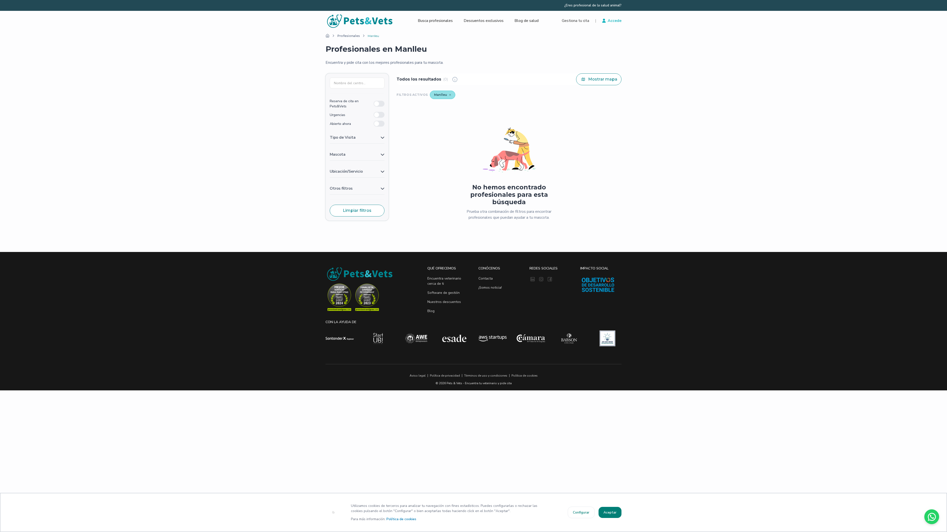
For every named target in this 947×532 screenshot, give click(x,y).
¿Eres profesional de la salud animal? (592, 5)
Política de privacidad (445, 376)
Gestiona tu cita (575, 20)
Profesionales (348, 36)
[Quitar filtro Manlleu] (450, 95)
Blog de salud (526, 20)
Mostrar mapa (602, 79)
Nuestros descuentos (444, 301)
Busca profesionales (435, 20)
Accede (614, 20)
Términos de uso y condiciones (485, 376)
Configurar (581, 512)
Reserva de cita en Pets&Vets (344, 104)
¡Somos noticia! (490, 287)
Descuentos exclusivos (484, 20)
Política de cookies (401, 519)
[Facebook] (550, 279)
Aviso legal (418, 376)
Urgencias (337, 115)
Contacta (485, 278)
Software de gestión (443, 292)
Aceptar (610, 512)
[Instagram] (541, 279)
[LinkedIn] (532, 279)
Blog (431, 311)
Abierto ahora (340, 123)
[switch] (379, 104)
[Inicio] (327, 36)
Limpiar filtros (357, 210)
